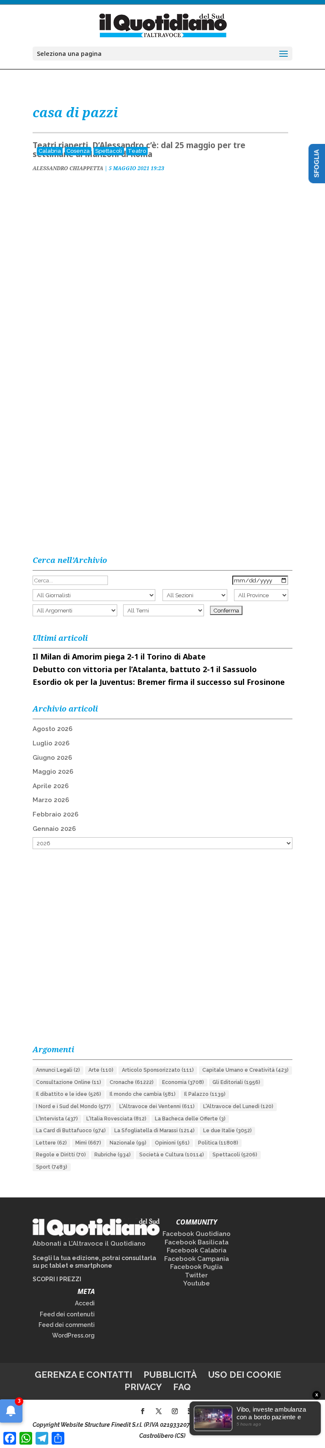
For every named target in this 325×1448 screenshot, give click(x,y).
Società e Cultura (171, 1155)
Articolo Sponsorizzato (158, 1070)
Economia (183, 1082)
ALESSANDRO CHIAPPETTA (68, 168)
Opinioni (172, 1143)
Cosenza (78, 151)
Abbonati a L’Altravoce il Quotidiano (89, 1243)
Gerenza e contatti (83, 1374)
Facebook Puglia (196, 1267)
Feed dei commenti (67, 1324)
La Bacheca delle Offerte (190, 1119)
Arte (100, 1070)
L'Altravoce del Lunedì (238, 1106)
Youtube (196, 1283)
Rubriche (112, 1155)
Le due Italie (227, 1131)
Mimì (88, 1143)
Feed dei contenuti (67, 1314)
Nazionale (128, 1143)
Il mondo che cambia (143, 1094)
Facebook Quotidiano (196, 1234)
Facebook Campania (196, 1259)
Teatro (137, 151)
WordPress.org (73, 1335)
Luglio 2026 (51, 743)
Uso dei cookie (244, 1374)
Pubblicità (170, 1374)
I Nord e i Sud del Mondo (73, 1106)
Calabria (50, 151)
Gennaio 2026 (54, 829)
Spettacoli (108, 151)
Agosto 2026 (52, 729)
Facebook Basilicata (197, 1242)
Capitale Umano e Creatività (245, 1070)
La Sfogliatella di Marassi (154, 1131)
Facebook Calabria (196, 1250)
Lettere (51, 1143)
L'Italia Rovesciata (116, 1119)
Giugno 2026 (52, 757)
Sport (51, 1167)
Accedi (85, 1303)
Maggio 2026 (53, 771)
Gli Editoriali (236, 1082)
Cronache (132, 1082)
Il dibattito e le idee (68, 1094)
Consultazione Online (68, 1082)
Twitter (196, 1275)
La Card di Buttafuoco (71, 1131)
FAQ (182, 1387)
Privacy (143, 1387)
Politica (218, 1143)
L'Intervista (57, 1119)
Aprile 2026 (51, 786)
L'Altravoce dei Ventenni (157, 1106)
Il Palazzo (205, 1094)
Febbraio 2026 (55, 814)
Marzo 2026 (51, 800)
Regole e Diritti (61, 1155)
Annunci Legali (58, 1070)
